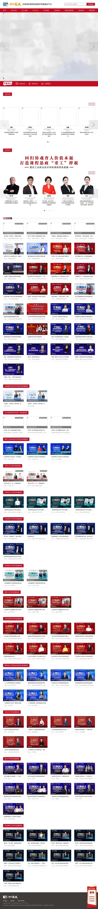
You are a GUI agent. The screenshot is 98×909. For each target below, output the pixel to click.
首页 (4, 10)
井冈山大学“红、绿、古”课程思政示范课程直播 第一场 (17, 483)
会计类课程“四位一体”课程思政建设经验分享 (85, 256)
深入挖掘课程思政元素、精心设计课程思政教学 (86, 536)
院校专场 (35, 83)
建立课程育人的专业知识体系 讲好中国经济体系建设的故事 (18, 796)
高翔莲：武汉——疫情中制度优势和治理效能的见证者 (17, 377)
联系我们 (12, 900)
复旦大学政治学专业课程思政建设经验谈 (37, 776)
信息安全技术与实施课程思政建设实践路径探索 (62, 683)
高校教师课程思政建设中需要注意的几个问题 (86, 336)
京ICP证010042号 (25, 903)
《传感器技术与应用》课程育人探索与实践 (14, 703)
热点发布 (14, 10)
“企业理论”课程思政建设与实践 (11, 749)
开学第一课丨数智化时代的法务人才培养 (37, 430)
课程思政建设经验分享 (9, 656)
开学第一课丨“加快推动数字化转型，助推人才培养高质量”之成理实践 (20, 430)
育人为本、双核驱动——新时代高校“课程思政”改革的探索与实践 (19, 536)
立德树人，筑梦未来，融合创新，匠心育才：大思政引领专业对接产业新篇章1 (22, 403)
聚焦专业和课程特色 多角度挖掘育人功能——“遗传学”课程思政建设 (44, 796)
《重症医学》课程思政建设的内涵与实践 (37, 729)
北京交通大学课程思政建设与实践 (12, 636)
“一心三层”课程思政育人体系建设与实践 (13, 683)
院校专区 (81, 10)
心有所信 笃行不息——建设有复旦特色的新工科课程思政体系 (66, 776)
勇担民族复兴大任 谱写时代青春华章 (36, 256)
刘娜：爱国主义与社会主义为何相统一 (60, 357)
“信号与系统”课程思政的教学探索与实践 (60, 636)
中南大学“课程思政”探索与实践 (11, 729)
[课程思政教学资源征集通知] (91, 896)
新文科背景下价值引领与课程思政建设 (13, 296)
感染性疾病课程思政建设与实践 (11, 316)
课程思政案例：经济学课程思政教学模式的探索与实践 (64, 536)
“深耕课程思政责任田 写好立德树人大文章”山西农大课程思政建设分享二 (45, 509)
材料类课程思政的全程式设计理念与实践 (13, 556)
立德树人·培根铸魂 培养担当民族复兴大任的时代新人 (16, 276)
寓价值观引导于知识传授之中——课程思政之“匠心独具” (41, 276)
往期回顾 (47, 83)
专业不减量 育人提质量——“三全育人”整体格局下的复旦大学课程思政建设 (21, 776)
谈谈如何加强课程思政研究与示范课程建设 (38, 636)
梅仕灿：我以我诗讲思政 (34, 357)
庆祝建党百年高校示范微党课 (35, 336)
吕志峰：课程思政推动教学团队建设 (83, 843)
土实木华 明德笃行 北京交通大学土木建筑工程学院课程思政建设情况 (44, 656)
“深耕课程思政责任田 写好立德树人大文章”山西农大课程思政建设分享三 (68, 509)
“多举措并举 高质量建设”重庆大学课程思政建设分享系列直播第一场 (20, 609)
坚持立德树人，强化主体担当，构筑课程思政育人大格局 (64, 296)
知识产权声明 (21, 900)
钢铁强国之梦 (31, 536)
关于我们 (5, 900)
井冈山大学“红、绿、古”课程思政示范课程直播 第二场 (40, 483)
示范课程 (46, 10)
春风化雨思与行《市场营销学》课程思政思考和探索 (63, 276)
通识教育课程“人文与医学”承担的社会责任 (14, 816)
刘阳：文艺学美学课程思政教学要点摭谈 (61, 863)
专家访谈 (22, 83)
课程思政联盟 (69, 10)
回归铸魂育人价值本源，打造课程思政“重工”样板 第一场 (17, 456)
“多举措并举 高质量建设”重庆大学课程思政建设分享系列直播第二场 (44, 609)
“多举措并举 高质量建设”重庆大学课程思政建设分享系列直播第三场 (67, 609)
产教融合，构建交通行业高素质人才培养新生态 (62, 236)
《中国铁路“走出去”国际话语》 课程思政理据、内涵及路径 (42, 749)
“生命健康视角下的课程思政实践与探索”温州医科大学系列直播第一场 (20, 583)
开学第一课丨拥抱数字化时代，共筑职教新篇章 (62, 430)
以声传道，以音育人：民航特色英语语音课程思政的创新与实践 (19, 236)
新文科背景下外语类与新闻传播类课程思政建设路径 (63, 656)
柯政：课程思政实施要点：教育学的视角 (37, 843)
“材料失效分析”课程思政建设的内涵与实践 (61, 796)
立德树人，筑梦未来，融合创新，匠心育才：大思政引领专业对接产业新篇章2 (46, 403)
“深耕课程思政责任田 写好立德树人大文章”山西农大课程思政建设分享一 (21, 509)
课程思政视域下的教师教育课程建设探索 (13, 336)
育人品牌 (24, 10)
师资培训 (92, 10)
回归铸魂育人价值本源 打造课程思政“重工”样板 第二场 (41, 456)
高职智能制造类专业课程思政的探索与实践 (85, 683)
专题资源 (57, 10)
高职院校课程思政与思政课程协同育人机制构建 (39, 683)
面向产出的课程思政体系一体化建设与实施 (61, 336)
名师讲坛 (35, 10)
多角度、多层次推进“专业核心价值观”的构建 (38, 296)
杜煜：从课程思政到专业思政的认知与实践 (14, 357)
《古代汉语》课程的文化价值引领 (59, 316)
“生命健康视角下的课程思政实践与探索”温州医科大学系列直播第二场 (44, 583)
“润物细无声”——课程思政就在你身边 (84, 276)
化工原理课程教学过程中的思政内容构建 (84, 296)
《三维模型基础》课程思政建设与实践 (37, 703)
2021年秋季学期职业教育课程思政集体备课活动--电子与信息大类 (43, 316)
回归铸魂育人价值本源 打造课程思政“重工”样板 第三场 (64, 456)
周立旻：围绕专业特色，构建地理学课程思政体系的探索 (64, 843)
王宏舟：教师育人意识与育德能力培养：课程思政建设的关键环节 (19, 883)
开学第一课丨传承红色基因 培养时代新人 (61, 256)
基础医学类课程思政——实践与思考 (83, 729)
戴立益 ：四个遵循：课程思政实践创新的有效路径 (16, 843)
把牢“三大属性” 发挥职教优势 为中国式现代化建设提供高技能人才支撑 (44, 236)
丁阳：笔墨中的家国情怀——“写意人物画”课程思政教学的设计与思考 (44, 863)
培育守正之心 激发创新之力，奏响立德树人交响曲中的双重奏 (18, 256)
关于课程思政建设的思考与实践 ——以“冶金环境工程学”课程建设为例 (68, 729)
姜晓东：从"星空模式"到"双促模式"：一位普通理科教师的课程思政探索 (21, 863)
